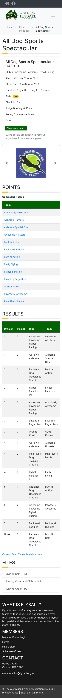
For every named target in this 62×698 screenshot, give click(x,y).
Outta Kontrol (11, 286)
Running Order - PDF (17, 588)
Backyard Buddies (14, 249)
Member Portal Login (14, 637)
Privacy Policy (10, 692)
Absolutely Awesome (16, 212)
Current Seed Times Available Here (22, 554)
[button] (6, 163)
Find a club (8, 646)
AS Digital (37, 692)
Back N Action (12, 242)
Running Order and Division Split (23, 581)
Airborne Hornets (14, 219)
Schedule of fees (11, 651)
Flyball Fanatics (13, 271)
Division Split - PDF (16, 573)
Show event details (16, 128)
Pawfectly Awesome (15, 293)
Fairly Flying (11, 264)
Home (9, 27)
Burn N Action (12, 256)
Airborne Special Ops (16, 227)
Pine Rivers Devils (14, 301)
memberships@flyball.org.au (18, 673)
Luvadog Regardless (15, 279)
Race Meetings (24, 29)
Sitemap (25, 692)
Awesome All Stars (14, 234)
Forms (5, 641)
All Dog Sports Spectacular (44, 29)
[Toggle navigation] (53, 15)
